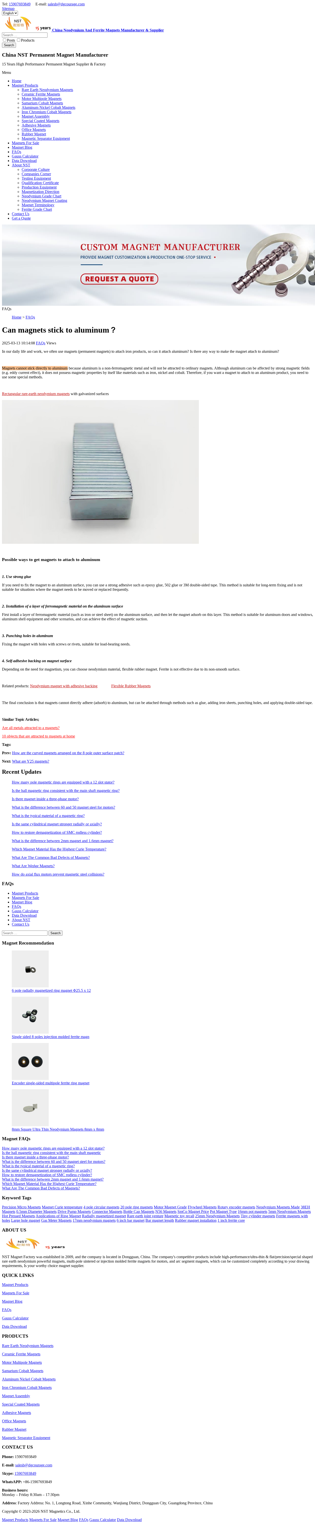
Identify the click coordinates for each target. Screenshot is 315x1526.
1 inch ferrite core (231, 1220)
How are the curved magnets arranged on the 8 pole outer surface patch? (68, 753)
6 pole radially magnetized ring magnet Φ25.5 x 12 (51, 990)
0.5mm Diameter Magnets (36, 1211)
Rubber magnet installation (196, 1220)
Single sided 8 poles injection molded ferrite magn (50, 1037)
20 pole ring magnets (136, 1207)
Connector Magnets (107, 1211)
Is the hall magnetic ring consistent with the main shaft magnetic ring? (66, 790)
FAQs (30, 317)
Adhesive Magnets (16, 1413)
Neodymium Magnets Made (278, 1207)
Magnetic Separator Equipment (26, 1438)
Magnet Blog (22, 902)
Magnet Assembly (16, 1396)
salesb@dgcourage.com (66, 4)
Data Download (24, 915)
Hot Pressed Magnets (18, 1216)
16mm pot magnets (252, 1211)
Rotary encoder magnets (236, 1207)
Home (16, 317)
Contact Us (20, 924)
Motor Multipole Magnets (22, 1362)
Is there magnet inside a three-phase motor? (45, 799)
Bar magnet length (159, 1220)
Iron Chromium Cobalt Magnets (27, 1387)
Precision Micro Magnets (21, 1207)
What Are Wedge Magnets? (33, 866)
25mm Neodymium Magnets (217, 1216)
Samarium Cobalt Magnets (22, 1371)
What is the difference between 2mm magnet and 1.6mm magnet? (62, 841)
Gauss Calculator (25, 911)
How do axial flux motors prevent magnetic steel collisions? (58, 874)
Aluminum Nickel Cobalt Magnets (29, 1379)
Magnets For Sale (25, 898)
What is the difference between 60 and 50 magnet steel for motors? (63, 807)
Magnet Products (25, 893)
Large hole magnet (25, 1220)
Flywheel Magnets (202, 1207)
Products (27, 40)
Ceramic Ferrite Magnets (21, 1354)
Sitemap (8, 8)
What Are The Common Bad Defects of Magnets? (51, 857)
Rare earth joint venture (145, 1216)
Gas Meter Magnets (56, 1220)
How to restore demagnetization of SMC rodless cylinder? (57, 832)
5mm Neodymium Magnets (289, 1211)
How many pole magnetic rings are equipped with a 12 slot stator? (63, 782)
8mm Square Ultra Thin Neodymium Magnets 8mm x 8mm (58, 1129)
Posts (11, 40)
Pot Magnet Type (223, 1211)
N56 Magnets (165, 1211)
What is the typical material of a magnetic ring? (48, 816)
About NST (21, 920)
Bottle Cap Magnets (138, 1211)
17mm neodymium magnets (94, 1220)
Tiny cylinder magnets (258, 1216)
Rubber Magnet (14, 1429)
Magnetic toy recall (179, 1216)
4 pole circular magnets (101, 1207)
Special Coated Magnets (21, 1404)
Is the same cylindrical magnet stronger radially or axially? (57, 824)
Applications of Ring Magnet (58, 1216)
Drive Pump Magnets (74, 1211)
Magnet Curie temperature (62, 1207)
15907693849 (20, 4)
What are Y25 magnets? (30, 761)
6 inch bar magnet (130, 1220)
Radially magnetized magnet (104, 1216)
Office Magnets (14, 1421)
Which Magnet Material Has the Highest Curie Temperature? (59, 849)
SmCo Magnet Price (193, 1211)
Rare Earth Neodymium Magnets (27, 1346)
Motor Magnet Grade (170, 1207)
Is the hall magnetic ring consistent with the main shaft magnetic (51, 1153)
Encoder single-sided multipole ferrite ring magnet (50, 1083)
